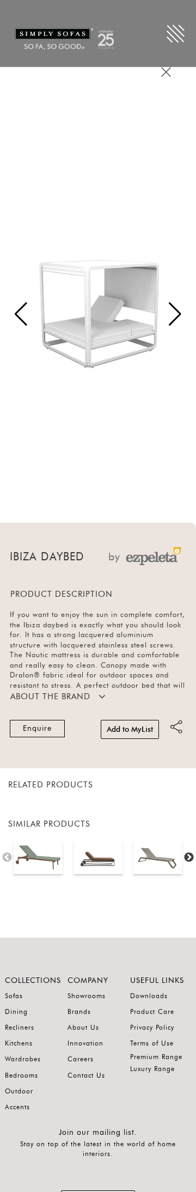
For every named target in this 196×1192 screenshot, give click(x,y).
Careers (81, 1059)
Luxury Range (152, 1069)
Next (188, 857)
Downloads (149, 996)
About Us (83, 1027)
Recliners (19, 1027)
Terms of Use (152, 1043)
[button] (175, 314)
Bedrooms (21, 1075)
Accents (17, 1107)
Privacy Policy (152, 1027)
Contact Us (86, 1075)
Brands (79, 1011)
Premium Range (156, 1057)
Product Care (152, 1011)
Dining (16, 1011)
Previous (7, 857)
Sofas (14, 996)
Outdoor (19, 1091)
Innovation (85, 1043)
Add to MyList (130, 729)
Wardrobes (23, 1059)
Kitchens (19, 1043)
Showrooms (87, 996)
